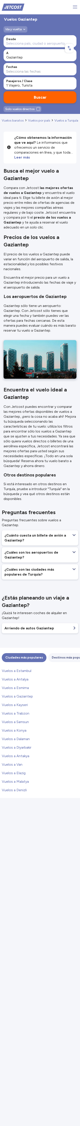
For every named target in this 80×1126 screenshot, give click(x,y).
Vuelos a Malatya (15, 781)
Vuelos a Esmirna (15, 688)
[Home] (13, 7)
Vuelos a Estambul (16, 671)
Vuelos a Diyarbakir (16, 747)
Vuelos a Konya (14, 730)
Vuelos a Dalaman (16, 739)
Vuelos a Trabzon (15, 713)
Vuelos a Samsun (15, 722)
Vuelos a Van (12, 764)
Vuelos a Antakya (15, 756)
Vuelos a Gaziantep (17, 696)
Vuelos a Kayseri (15, 705)
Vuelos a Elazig (14, 773)
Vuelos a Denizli (14, 790)
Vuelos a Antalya (15, 679)
